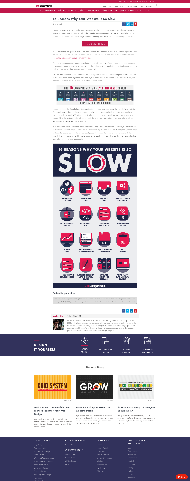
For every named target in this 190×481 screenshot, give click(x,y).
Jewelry (130, 467)
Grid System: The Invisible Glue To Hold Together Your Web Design (52, 411)
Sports (130, 474)
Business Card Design (42, 451)
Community (101, 451)
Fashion (130, 471)
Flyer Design (38, 478)
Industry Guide (106, 10)
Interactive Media (93, 10)
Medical (131, 461)
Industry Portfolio (103, 448)
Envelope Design (40, 471)
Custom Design (70, 445)
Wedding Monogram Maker (44, 458)
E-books (147, 10)
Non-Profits (101, 468)
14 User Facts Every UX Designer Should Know (136, 409)
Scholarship (101, 461)
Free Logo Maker (40, 448)
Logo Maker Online (95, 44)
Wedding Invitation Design (43, 461)
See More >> (133, 477)
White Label (101, 471)
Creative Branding (134, 10)
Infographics (79, 10)
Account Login (70, 454)
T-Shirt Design (39, 454)
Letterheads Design (41, 468)
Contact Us (101, 445)
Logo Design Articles (47, 10)
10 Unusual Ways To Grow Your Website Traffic (93, 409)
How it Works (70, 458)
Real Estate (132, 454)
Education (131, 464)
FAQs (67, 464)
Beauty (130, 448)
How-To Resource (103, 454)
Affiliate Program (71, 461)
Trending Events (120, 10)
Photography (132, 451)
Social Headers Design (42, 464)
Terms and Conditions (104, 458)
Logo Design (38, 445)
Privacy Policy (102, 464)
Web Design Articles (65, 10)
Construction (132, 458)
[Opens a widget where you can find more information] (182, 477)
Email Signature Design (42, 474)
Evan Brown (72, 316)
